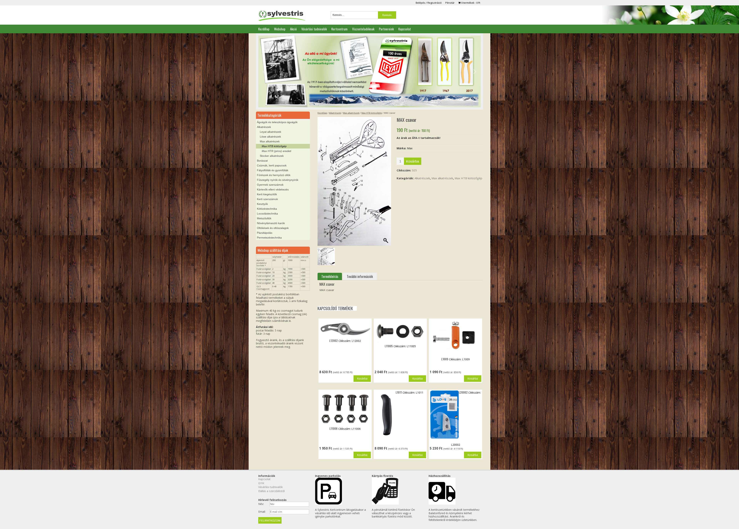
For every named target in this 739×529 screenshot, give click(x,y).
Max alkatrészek (351, 112)
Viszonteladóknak (363, 29)
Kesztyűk (262, 203)
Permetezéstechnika (269, 237)
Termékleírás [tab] (329, 276)
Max (409, 148)
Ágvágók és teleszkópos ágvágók (277, 122)
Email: (262, 511)
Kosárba (412, 161)
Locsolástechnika (267, 213)
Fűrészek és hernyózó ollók (273, 175)
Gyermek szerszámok (270, 184)
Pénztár (450, 2)
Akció (293, 29)
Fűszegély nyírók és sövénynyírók (277, 179)
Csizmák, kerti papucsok (272, 165)
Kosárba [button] (362, 378)
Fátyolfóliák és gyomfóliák (272, 170)
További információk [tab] (360, 276)
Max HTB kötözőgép (371, 112)
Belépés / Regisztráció (429, 2)
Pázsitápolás (264, 232)
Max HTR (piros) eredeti (276, 151)
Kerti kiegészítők (267, 194)
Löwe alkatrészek (270, 136)
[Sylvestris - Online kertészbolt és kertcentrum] (281, 16)
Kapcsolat (404, 29)
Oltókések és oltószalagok (273, 227)
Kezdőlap (263, 29)
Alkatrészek (335, 112)
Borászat (262, 160)
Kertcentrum (339, 29)
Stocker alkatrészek (272, 155)
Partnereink (386, 29)
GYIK (261, 483)
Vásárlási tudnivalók (314, 29)
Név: (261, 504)
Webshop (279, 29)
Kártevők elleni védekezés (273, 189)
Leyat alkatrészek (270, 131)
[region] (369, 72)
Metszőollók (264, 218)
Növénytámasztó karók (271, 223)
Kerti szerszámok (267, 199)
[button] (264, 71)
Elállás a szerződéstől (271, 491)
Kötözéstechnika (267, 208)
